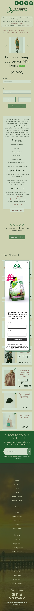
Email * (9, 331)
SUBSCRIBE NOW (17, 339)
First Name (11, 323)
